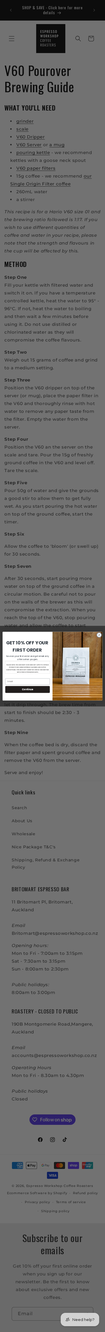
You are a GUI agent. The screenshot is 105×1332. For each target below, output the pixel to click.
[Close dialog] (99, 634)
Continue (27, 689)
